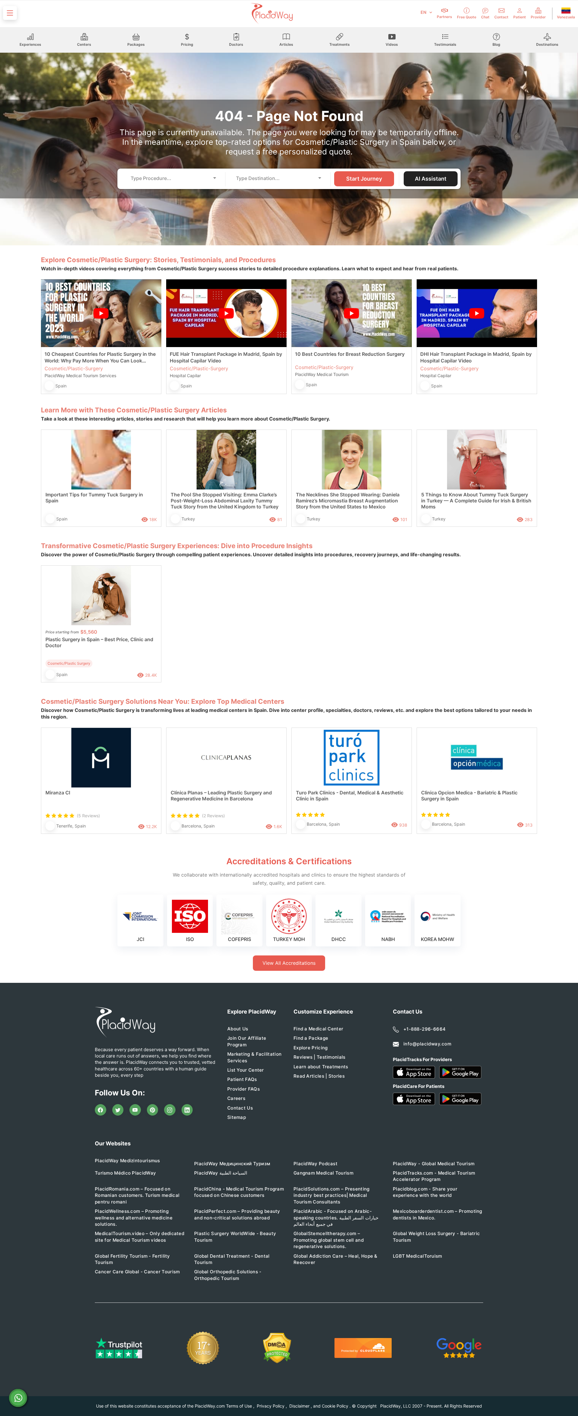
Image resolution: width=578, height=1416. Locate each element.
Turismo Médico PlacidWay (125, 1173)
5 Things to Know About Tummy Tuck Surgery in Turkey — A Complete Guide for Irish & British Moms (476, 501)
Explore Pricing (311, 1048)
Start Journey (364, 178)
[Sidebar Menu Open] (10, 13)
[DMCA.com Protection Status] (277, 1348)
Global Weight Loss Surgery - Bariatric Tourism (436, 1237)
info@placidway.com (427, 1044)
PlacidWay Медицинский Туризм (232, 1163)
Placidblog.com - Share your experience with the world (425, 1192)
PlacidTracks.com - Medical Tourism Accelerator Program (434, 1176)
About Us (237, 1029)
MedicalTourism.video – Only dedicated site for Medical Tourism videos (139, 1237)
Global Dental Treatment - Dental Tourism (232, 1259)
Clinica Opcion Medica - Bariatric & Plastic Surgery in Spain (469, 796)
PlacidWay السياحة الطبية (220, 1173)
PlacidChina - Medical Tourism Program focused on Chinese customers (239, 1192)
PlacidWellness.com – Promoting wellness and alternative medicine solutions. (133, 1217)
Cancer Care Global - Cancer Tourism (137, 1272)
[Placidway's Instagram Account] (170, 1110)
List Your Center (245, 1070)
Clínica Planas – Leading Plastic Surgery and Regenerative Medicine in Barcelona (221, 796)
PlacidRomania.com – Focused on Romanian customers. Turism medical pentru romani (137, 1195)
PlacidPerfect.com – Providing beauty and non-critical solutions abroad (237, 1214)
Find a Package (311, 1038)
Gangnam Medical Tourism (323, 1173)
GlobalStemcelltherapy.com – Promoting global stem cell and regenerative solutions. (329, 1240)
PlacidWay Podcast (315, 1163)
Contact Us (240, 1108)
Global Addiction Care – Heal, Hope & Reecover (336, 1259)
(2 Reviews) (213, 815)
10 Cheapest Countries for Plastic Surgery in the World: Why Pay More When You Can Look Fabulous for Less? (100, 357)
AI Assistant (430, 178)
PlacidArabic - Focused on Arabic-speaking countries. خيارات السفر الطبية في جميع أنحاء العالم (336, 1217)
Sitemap (236, 1117)
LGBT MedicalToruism (417, 1256)
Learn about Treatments (321, 1067)
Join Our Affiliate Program (246, 1041)
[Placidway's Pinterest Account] (152, 1110)
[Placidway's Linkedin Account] (187, 1110)
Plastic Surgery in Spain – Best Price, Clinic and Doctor (99, 642)
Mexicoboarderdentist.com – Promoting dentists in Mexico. (437, 1214)
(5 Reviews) (88, 815)
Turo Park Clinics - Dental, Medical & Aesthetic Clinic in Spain (349, 796)
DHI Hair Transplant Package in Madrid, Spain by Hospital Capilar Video (476, 357)
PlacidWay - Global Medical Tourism (433, 1163)
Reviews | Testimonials (320, 1057)
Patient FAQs (242, 1079)
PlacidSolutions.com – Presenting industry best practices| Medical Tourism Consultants (332, 1195)
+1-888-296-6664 (424, 1029)
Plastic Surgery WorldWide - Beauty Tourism (235, 1237)
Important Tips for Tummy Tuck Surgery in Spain (94, 498)
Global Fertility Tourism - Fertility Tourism (132, 1259)
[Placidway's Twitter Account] (118, 1110)
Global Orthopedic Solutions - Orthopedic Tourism (228, 1275)
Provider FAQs (243, 1089)
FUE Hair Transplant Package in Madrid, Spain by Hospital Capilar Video (226, 357)
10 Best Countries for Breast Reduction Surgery (350, 354)
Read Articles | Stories (319, 1076)
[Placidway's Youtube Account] (135, 1110)
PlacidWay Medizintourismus (127, 1160)
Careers (236, 1098)
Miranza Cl (57, 793)
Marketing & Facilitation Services (254, 1057)
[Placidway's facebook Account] (100, 1110)
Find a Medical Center (318, 1029)
